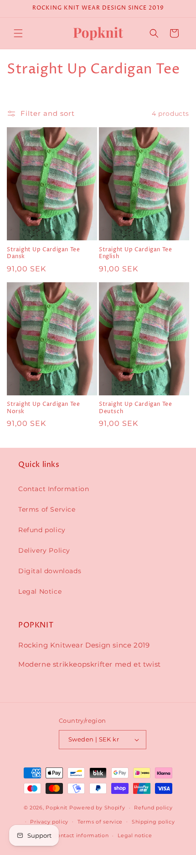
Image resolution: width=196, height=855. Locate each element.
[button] (18, 33)
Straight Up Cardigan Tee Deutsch (135, 408)
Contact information (80, 835)
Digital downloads (49, 571)
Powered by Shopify (97, 807)
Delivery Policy (44, 550)
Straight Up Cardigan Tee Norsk (43, 408)
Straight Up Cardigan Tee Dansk (43, 253)
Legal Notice (40, 591)
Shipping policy (153, 822)
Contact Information (53, 489)
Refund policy (42, 530)
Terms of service (100, 822)
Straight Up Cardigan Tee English (135, 253)
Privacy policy (49, 822)
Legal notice (135, 835)
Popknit (56, 807)
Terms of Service (47, 509)
